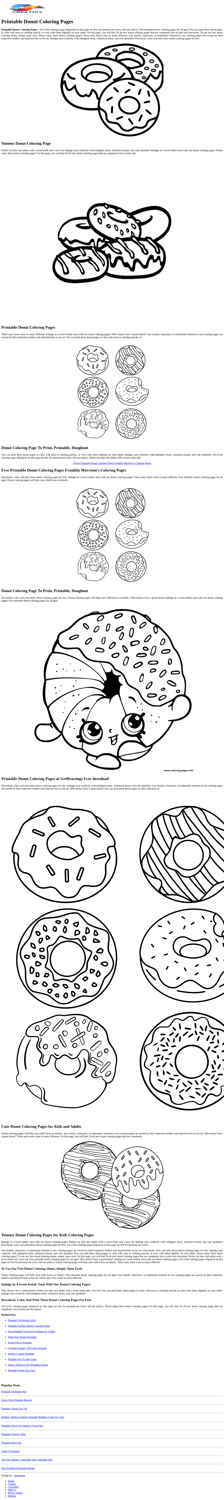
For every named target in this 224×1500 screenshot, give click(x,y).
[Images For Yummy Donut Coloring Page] (112, 90)
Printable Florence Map (13, 1434)
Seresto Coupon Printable (21, 1353)
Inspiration (19, 1475)
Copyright (13, 1487)
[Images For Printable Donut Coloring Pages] (112, 239)
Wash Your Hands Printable (22, 1337)
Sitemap (12, 1495)
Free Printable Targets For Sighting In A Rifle (31, 1331)
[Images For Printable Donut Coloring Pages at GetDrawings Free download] (112, 689)
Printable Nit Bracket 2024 (22, 1320)
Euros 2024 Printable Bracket (16, 1400)
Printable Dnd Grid (11, 1442)
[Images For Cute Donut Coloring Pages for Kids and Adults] (112, 957)
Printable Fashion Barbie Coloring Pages (29, 1326)
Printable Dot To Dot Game (22, 1359)
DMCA (12, 1490)
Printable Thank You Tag (14, 1408)
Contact (12, 1484)
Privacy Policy (15, 1492)
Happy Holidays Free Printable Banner (28, 1365)
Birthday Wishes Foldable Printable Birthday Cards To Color (32, 1417)
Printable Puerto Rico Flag (21, 1370)
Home (11, 1481)
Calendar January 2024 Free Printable (27, 1348)
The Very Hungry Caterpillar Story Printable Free (26, 1459)
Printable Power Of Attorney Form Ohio (22, 1425)
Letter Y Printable (10, 1451)
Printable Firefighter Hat (13, 1391)
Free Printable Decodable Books (18, 1468)
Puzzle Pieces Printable (20, 1342)
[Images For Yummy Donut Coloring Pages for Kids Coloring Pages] (112, 1185)
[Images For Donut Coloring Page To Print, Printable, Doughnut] (112, 391)
